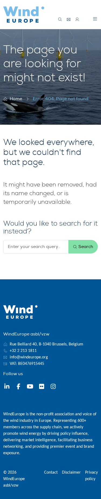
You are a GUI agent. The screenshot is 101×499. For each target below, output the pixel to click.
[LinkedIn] (7, 387)
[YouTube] (30, 387)
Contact (51, 472)
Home (16, 98)
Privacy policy (91, 475)
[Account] (77, 19)
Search (85, 246)
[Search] (60, 19)
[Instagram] (53, 387)
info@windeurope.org (29, 357)
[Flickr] (41, 387)
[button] (95, 19)
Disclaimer (71, 472)
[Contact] (69, 19)
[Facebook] (18, 387)
